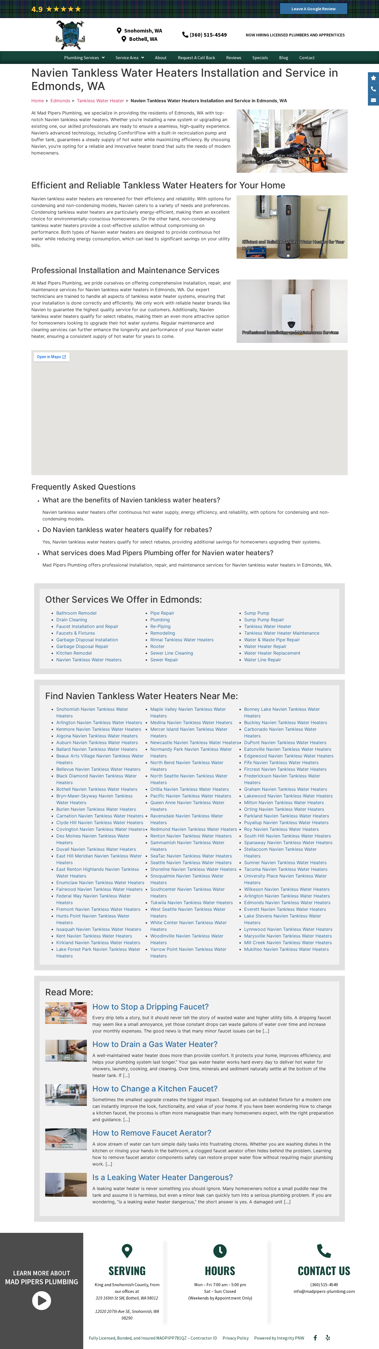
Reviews (233, 57)
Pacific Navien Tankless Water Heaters (190, 796)
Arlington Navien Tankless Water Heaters (99, 722)
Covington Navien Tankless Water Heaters (100, 829)
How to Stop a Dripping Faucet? (150, 1006)
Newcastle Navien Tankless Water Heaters (194, 742)
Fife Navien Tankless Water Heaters (281, 762)
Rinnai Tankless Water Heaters (182, 639)
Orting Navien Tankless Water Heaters (284, 809)
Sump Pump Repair (264, 619)
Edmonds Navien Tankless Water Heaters (287, 902)
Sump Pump (256, 613)
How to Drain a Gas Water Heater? (155, 1044)
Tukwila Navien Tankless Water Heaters (191, 902)
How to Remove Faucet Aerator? (151, 1133)
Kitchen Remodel (74, 653)
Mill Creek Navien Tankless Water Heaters (288, 942)
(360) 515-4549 (324, 1284)
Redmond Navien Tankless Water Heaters (193, 829)
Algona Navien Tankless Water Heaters (97, 736)
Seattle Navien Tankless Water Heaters (191, 862)
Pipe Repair (162, 613)
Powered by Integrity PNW (279, 1338)
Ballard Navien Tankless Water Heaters (96, 749)
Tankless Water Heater (267, 626)
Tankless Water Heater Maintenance (281, 633)
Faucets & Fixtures (75, 633)
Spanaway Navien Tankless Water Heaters (288, 842)
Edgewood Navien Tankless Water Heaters (288, 756)
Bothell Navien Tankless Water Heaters (96, 789)
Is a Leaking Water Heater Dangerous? (162, 1177)
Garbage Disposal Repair (82, 646)
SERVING (127, 1270)
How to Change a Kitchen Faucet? (155, 1088)
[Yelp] (327, 1337)
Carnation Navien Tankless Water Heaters (99, 816)
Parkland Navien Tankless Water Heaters (286, 816)
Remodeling (162, 633)
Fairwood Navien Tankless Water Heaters (99, 889)
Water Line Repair (262, 659)
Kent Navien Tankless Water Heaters (94, 936)
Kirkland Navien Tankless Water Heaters (98, 942)
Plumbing (160, 619)
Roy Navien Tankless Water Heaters (281, 829)
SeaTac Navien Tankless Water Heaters (191, 856)
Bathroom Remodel (76, 613)
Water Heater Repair (265, 646)
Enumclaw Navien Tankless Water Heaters (100, 882)
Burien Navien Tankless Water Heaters (96, 809)
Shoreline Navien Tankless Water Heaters (193, 869)
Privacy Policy (236, 1338)
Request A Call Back (196, 57)
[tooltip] (373, 100)
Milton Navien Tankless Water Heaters (284, 802)
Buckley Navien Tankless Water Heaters (285, 722)
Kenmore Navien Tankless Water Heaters (98, 729)
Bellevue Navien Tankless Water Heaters (98, 769)
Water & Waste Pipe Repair (272, 639)
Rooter (157, 646)
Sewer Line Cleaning (171, 653)
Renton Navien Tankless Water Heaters (191, 836)
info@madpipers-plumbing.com (324, 1291)
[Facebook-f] (315, 1337)
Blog (283, 57)
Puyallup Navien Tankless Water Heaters (286, 822)
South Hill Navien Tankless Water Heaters (287, 836)
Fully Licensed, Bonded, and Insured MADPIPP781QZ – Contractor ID (153, 1338)
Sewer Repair (164, 659)
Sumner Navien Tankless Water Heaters (285, 862)
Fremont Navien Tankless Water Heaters (98, 909)
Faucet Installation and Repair (87, 626)
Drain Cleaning (71, 619)
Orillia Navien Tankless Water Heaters (189, 789)
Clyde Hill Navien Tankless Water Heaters (99, 822)
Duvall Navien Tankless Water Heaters (96, 849)
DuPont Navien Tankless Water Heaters (285, 742)
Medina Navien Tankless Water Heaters (191, 722)
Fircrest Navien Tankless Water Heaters (285, 769)
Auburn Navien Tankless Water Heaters (97, 742)
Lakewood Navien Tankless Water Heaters (288, 796)
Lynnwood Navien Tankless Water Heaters (288, 929)
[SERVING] (127, 1251)
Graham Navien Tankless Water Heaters (285, 789)
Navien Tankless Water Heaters (89, 659)
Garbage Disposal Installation (87, 639)
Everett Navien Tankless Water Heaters (285, 909)
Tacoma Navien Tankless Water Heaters (285, 869)
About (161, 57)
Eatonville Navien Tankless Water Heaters (287, 749)
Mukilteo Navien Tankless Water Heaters (286, 949)
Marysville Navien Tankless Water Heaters (288, 936)
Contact (307, 57)
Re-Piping (160, 626)
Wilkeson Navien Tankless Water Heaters (287, 889)
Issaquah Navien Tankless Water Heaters (98, 929)
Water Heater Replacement (272, 653)
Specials (260, 57)
